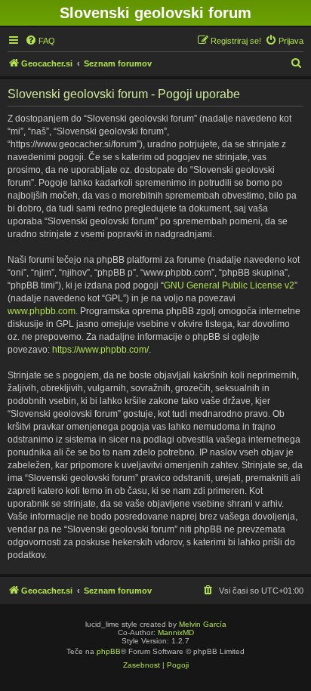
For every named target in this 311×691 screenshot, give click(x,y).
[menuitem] (40, 41)
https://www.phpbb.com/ (100, 349)
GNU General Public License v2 (229, 285)
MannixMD (176, 632)
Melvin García (202, 624)
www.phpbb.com (41, 311)
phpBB (109, 651)
